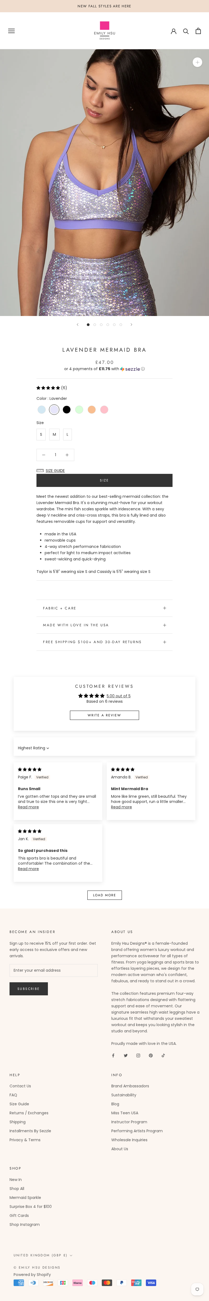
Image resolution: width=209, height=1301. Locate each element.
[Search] (186, 31)
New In (16, 1179)
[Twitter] (126, 1055)
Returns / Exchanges (29, 1113)
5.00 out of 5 (119, 696)
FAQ (13, 1095)
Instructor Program (129, 1122)
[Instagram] (138, 1055)
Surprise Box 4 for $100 (31, 1206)
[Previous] (77, 324)
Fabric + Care (59, 608)
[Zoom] (197, 62)
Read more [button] (28, 807)
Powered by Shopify (32, 1274)
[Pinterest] (151, 1055)
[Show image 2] (94, 324)
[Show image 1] (88, 324)
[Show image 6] (120, 324)
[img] (29, 769)
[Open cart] (198, 31)
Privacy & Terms (25, 1140)
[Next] (131, 324)
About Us (119, 1149)
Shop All (17, 1188)
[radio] (41, 409)
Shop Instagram (25, 1224)
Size (40, 422)
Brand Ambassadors (130, 1086)
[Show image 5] (114, 324)
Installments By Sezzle (30, 1131)
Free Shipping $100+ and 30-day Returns (92, 642)
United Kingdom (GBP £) (41, 1255)
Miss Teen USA (124, 1113)
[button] (104, 369)
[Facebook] (113, 1055)
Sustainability (123, 1095)
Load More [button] (104, 895)
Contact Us (20, 1086)
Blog (115, 1104)
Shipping (18, 1122)
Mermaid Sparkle (25, 1197)
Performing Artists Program (137, 1131)
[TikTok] (163, 1055)
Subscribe (28, 988)
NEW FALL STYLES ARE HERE (104, 6)
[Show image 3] (101, 324)
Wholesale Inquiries (129, 1140)
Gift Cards (19, 1215)
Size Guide (19, 1104)
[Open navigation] (11, 31)
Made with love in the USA (76, 625)
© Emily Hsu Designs (37, 1267)
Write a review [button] (104, 715)
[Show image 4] (107, 324)
